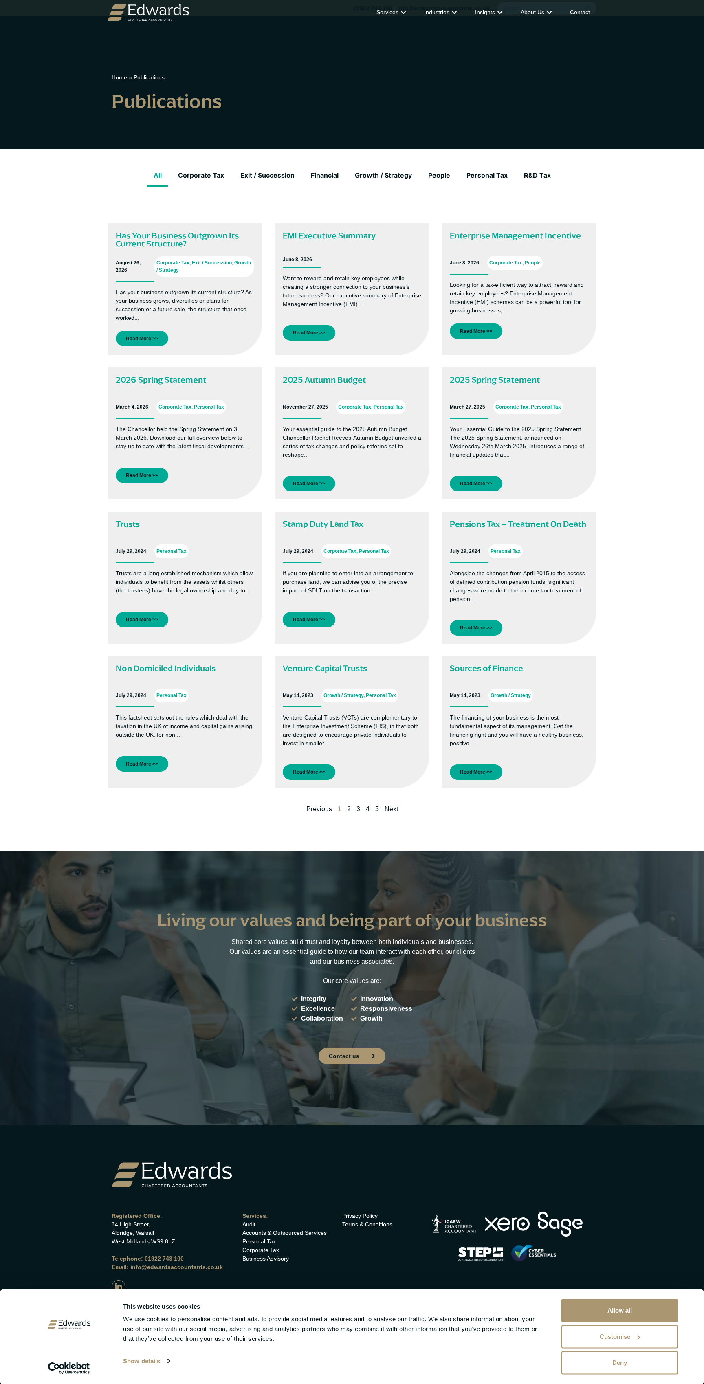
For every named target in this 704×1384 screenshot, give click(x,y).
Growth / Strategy (383, 175)
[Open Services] (403, 12)
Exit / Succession (267, 175)
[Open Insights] (500, 12)
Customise (615, 1336)
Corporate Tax (201, 175)
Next (391, 808)
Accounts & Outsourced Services (284, 1233)
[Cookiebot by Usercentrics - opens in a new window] (69, 1368)
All (158, 175)
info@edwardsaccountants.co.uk (176, 1267)
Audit (248, 1224)
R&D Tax (537, 175)
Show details (141, 1361)
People (439, 175)
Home (119, 77)
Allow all (619, 1310)
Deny (619, 1362)
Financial (325, 175)
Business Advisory (265, 1258)
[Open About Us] (549, 12)
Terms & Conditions (367, 1224)
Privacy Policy (360, 1215)
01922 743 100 (164, 1258)
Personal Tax (487, 175)
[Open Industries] (454, 12)
